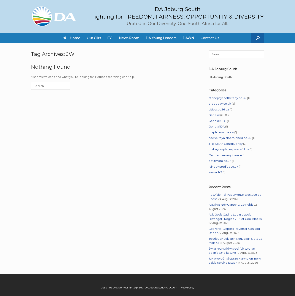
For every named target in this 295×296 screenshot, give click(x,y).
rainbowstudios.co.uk (223, 166)
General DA (217, 126)
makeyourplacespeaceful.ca (229, 149)
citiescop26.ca (219, 109)
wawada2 (215, 172)
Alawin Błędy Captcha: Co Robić (231, 204)
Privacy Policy (186, 287)
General (214, 115)
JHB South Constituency (226, 143)
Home (75, 38)
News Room (129, 38)
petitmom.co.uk (220, 160)
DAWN (188, 38)
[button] (257, 38)
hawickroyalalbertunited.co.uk (230, 138)
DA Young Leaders (161, 38)
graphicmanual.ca (221, 132)
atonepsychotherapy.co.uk (227, 98)
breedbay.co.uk (220, 103)
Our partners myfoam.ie (225, 155)
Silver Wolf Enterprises (129, 287)
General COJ (217, 121)
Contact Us (210, 38)
